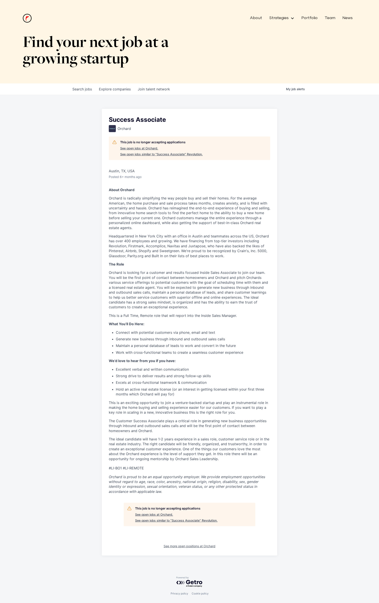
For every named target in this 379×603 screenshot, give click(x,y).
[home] (27, 18)
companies (115, 89)
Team (330, 18)
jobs (82, 89)
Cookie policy (200, 593)
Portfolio (309, 18)
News (347, 18)
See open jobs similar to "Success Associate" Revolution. (161, 154)
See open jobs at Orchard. (139, 148)
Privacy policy (179, 593)
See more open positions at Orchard (189, 546)
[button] (280, 18)
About (256, 18)
